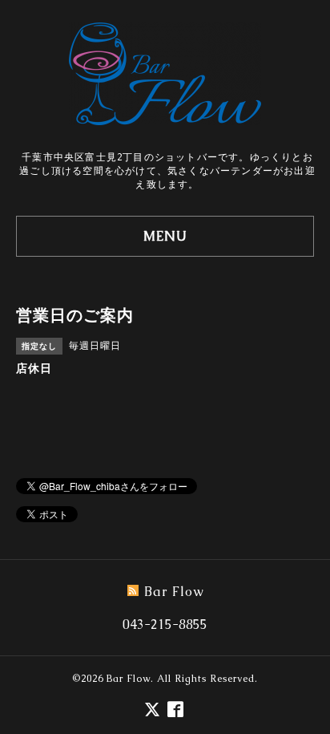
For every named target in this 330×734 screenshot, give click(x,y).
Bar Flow (129, 678)
